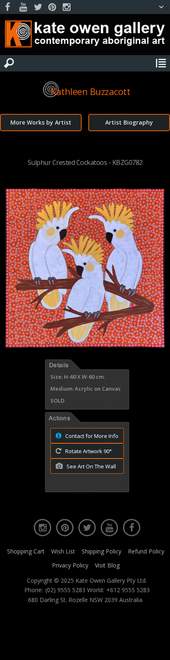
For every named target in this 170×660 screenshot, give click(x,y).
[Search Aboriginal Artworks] (9, 63)
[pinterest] (52, 7)
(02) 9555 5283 (65, 590)
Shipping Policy (101, 551)
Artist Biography (129, 122)
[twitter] (38, 7)
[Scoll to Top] (157, 647)
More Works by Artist (40, 122)
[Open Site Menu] (161, 63)
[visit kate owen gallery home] (85, 36)
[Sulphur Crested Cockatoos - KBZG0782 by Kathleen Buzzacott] (85, 345)
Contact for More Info (91, 436)
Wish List (63, 551)
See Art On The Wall (90, 466)
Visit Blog (107, 565)
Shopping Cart (26, 551)
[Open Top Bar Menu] (161, 7)
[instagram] (66, 7)
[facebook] (9, 7)
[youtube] (23, 7)
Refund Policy (146, 551)
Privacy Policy (70, 565)
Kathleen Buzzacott (90, 91)
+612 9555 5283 (128, 590)
